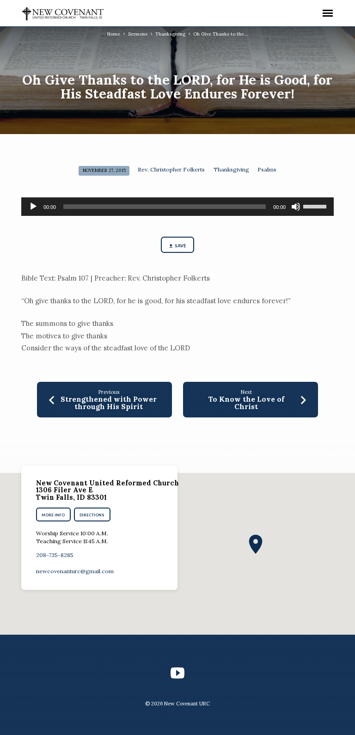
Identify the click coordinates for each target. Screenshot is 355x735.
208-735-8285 (54, 554)
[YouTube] (177, 673)
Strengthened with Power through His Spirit (109, 403)
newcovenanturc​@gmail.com (75, 571)
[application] (177, 206)
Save (180, 245)
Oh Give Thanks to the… (220, 34)
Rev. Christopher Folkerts (171, 169)
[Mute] (295, 206)
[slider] (316, 205)
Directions (92, 515)
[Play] (33, 206)
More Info (53, 515)
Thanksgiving (170, 34)
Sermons (137, 34)
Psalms (266, 169)
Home (113, 34)
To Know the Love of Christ (246, 403)
